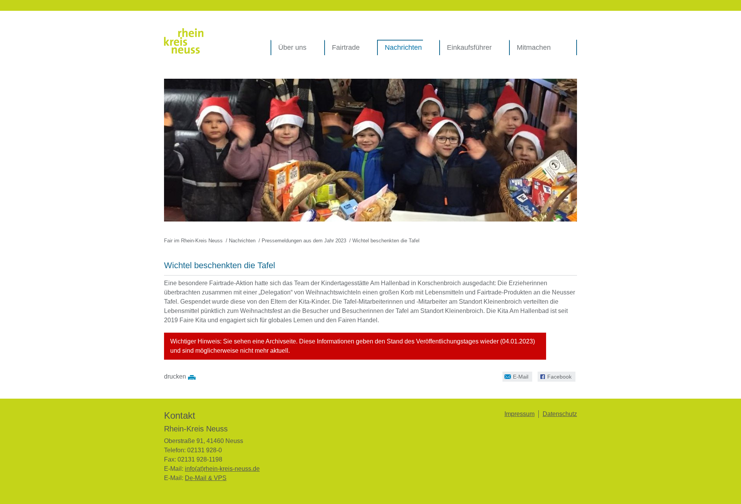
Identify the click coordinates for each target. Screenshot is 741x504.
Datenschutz (560, 414)
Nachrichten (403, 47)
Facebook (555, 376)
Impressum (519, 414)
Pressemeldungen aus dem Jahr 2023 (304, 241)
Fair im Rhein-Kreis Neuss (193, 241)
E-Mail (515, 376)
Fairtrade (346, 47)
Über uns (292, 47)
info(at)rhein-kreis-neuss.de (222, 468)
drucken (175, 376)
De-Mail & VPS (206, 478)
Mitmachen (534, 47)
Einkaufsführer (469, 47)
